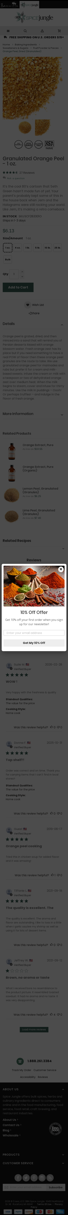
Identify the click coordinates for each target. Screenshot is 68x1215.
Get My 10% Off (34, 643)
